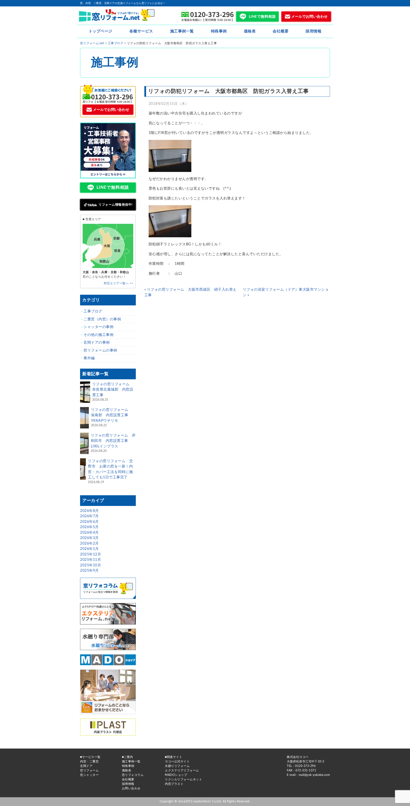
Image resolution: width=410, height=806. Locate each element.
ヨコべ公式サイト (177, 761)
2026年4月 (89, 532)
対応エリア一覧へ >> (118, 283)
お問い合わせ (131, 788)
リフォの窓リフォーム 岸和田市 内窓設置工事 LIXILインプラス (113, 441)
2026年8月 (89, 511)
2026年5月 (89, 527)
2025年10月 (90, 565)
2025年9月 (89, 570)
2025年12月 (90, 554)
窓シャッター (89, 775)
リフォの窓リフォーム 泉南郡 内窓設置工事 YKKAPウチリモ (111, 415)
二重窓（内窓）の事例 (102, 319)
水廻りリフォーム (177, 766)
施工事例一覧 (182, 31)
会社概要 (280, 31)
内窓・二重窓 (89, 761)
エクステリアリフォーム (182, 770)
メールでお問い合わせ (309, 17)
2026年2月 (89, 543)
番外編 (89, 358)
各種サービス (141, 31)
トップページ (100, 31)
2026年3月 (89, 538)
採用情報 (313, 31)
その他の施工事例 (98, 335)
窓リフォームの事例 (100, 350)
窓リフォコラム (133, 775)
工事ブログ (92, 311)
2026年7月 (89, 516)
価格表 (250, 31)
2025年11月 (90, 559)
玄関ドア (86, 766)
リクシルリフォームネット (183, 779)
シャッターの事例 (98, 327)
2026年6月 (89, 521)
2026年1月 (89, 549)
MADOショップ (176, 775)
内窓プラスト (174, 784)
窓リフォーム (89, 770)
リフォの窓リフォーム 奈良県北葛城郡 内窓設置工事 (112, 389)
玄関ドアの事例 (96, 342)
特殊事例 (219, 31)
